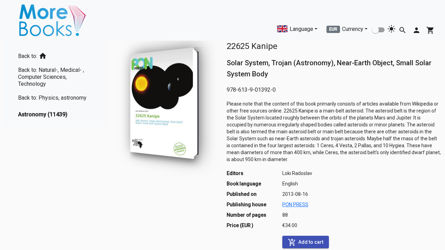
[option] (56, 54)
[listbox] (56, 83)
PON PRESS (295, 204)
